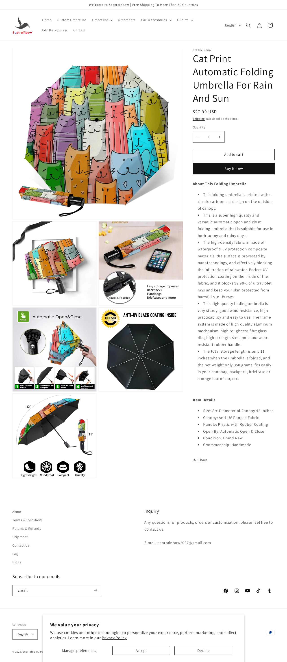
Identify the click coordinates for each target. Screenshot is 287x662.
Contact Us (20, 545)
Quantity (199, 127)
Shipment (20, 536)
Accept (141, 650)
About (16, 511)
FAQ (15, 553)
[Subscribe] (95, 590)
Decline (203, 650)
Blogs (16, 562)
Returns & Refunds (26, 528)
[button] (102, 20)
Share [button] (202, 460)
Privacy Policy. (114, 637)
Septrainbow (31, 651)
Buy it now (233, 168)
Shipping (199, 119)
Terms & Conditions (27, 520)
